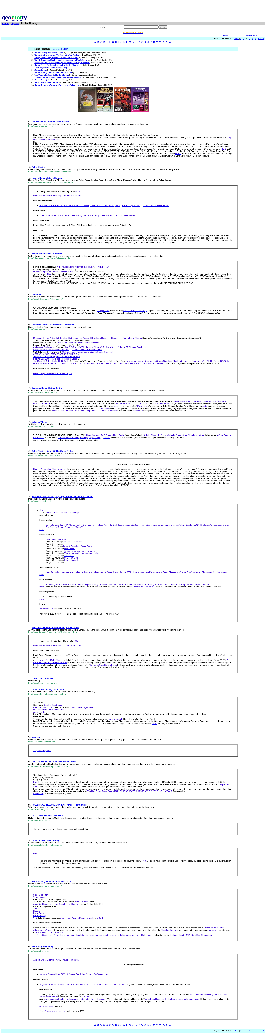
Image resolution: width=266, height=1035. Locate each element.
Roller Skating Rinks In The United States (51, 881)
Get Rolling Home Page (43, 946)
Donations (36, 294)
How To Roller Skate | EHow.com (47, 178)
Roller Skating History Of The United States (52, 451)
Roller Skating (38, 167)
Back (236, 38)
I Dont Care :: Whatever (43, 678)
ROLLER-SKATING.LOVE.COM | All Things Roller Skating (59, 805)
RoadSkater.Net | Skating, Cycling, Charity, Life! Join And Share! (62, 496)
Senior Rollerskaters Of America (47, 254)
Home (5, 23)
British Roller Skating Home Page (48, 689)
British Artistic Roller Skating (46, 840)
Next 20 (261, 38)
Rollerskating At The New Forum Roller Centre (54, 762)
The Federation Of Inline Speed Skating (50, 122)
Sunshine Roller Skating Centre (47, 388)
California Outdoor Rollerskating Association (53, 325)
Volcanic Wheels (39, 422)
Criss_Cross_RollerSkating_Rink (47, 816)
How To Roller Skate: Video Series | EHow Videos (55, 627)
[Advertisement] (133, 8)
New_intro (36, 737)
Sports (15, 23)
